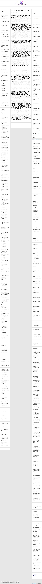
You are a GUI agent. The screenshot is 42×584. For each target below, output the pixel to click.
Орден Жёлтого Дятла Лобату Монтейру (36, 48)
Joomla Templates (34, 583)
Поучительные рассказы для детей (4, 197)
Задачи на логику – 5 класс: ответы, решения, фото (36, 553)
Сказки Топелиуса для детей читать (36, 126)
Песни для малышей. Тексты (4, 443)
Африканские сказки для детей (36, 316)
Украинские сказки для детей (36, 285)
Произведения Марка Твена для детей (5, 125)
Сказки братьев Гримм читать (36, 150)
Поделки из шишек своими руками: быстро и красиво (36, 430)
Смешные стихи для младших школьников (4, 350)
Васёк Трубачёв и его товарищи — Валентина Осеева (4, 278)
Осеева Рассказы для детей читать (5, 287)
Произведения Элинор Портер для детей (4, 243)
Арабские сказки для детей (36, 276)
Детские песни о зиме (4, 434)
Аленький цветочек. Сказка (36, 163)
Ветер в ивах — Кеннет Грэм (36, 188)
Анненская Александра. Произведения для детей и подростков (5, 240)
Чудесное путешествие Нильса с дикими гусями (36, 29)
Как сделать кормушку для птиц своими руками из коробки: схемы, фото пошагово (36, 356)
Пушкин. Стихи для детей (4, 19)
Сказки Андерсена (35, 146)
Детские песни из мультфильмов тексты (4, 440)
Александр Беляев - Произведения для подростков (35, 208)
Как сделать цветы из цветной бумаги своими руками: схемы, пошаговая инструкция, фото (36, 352)
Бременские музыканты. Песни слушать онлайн (4, 438)
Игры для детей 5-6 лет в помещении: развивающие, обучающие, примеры (36, 556)
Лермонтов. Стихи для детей (4, 26)
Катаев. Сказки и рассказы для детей (36, 156)
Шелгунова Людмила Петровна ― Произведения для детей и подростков (5, 293)
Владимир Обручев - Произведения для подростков (35, 211)
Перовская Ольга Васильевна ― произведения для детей (4, 297)
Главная (2, 11)
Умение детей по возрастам (36, 525)
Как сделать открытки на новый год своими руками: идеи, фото (36, 499)
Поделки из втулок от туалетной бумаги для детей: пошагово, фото (36, 410)
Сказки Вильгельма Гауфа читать (36, 76)
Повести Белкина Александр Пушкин (4, 113)
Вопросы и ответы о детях (36, 334)
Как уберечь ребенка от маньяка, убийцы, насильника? (36, 236)
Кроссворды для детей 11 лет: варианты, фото (36, 533)
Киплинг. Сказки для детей (36, 158)
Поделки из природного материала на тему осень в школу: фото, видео (36, 450)
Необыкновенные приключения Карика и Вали (37, 96)
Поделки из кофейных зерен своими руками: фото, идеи (37, 400)
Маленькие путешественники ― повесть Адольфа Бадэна (4, 338)
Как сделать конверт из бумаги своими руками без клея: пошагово (36, 403)
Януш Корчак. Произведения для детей (4, 335)
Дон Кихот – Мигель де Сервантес (4, 304)
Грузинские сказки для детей (36, 290)
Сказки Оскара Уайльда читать (36, 80)
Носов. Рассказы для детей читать (5, 269)
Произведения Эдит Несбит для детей (5, 157)
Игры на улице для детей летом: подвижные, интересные (36, 569)
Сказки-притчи (35, 44)
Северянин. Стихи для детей (4, 76)
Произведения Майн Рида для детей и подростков (4, 145)
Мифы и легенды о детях (4, 372)
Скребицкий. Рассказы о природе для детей (4, 214)
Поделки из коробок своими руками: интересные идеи (36, 433)
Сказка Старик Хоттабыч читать (36, 99)
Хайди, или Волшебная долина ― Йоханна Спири (4, 316)
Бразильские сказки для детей (36, 311)
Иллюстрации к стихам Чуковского (36, 263)
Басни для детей (3, 359)
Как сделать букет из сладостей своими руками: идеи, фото (36, 384)
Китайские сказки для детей (36, 283)
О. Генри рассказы (3, 162)
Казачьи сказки (35, 175)
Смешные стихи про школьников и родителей (4, 347)
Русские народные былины (36, 152)
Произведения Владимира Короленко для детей (5, 299)
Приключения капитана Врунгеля (4, 184)
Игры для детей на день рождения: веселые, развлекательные (36, 566)
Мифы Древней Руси (4, 374)
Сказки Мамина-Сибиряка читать (36, 67)
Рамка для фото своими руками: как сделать (36, 456)
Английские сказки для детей (36, 274)
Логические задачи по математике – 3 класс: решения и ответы (36, 540)
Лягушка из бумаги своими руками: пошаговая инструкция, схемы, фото (36, 407)
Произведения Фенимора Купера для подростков (4, 143)
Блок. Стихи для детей (4, 65)
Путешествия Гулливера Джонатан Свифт (36, 94)
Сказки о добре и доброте (36, 36)
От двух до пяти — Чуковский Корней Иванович (37, 336)
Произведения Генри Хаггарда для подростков (4, 155)
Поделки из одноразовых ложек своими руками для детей (36, 470)
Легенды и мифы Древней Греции (4, 390)
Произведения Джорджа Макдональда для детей (4, 260)
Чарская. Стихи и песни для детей (5, 78)
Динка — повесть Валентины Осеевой (5, 281)
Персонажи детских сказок (36, 55)
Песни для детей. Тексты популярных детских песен (4, 427)
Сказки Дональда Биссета (36, 108)
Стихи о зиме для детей (4, 93)
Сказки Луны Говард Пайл (36, 31)
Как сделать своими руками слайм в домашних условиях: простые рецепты (36, 360)
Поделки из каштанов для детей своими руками (36, 485)
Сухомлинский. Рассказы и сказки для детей (5, 228)
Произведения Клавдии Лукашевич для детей (4, 238)
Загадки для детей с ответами (4, 98)
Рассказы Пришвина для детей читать (4, 209)
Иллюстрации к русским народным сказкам (36, 255)
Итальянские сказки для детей (36, 292)
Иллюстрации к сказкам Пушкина (36, 253)
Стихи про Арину (3, 88)
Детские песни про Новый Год (4, 432)
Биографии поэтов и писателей (35, 344)
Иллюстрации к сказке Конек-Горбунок (36, 250)
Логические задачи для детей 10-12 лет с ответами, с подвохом (36, 544)
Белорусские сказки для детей (36, 295)
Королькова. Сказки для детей (36, 129)
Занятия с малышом (35, 238)
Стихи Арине (3, 90)
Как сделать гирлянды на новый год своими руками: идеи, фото (36, 488)
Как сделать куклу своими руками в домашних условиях (36, 478)
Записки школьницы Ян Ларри (4, 265)
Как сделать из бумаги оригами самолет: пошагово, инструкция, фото (36, 374)
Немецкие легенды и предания (4, 395)
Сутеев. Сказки (35, 168)
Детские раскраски (35, 515)
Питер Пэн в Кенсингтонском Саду (36, 106)
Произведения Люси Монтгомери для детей (4, 249)
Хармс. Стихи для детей (4, 73)
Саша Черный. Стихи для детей (4, 63)
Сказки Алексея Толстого (36, 143)
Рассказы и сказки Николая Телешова (5, 172)
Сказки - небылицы (35, 39)
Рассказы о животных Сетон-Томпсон (4, 212)
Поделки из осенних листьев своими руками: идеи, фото (37, 453)
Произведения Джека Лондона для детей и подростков (4, 128)
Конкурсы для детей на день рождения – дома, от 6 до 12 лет (36, 563)
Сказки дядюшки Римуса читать (36, 137)
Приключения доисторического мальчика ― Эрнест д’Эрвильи (5, 319)
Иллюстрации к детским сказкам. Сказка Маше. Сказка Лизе (36, 258)
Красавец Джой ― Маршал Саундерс (5, 313)
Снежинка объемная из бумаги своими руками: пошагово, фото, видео (36, 462)
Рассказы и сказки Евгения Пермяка (5, 262)
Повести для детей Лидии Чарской (4, 275)
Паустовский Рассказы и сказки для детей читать (4, 180)
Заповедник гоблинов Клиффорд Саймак (36, 214)
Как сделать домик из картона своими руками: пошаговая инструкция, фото (36, 366)
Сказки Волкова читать (36, 69)
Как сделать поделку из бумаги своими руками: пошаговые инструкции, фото (36, 387)
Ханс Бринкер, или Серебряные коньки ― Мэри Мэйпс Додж (4, 327)
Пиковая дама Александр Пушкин (4, 118)
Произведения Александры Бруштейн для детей (5, 235)
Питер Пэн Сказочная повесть (36, 104)
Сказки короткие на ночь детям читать (36, 112)
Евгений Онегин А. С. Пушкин (4, 115)
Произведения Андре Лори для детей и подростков (5, 134)
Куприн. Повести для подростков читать (4, 225)
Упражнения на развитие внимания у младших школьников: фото (36, 550)
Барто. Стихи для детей (4, 34)
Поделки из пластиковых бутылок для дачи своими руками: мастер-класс (36, 425)
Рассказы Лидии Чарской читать (4, 273)
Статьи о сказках (3, 411)
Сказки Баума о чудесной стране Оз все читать (36, 131)
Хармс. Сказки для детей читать (36, 114)
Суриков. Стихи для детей (4, 59)
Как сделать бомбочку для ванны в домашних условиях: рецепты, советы (36, 459)
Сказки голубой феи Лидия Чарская (36, 124)
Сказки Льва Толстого (36, 58)
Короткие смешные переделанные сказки (4, 352)
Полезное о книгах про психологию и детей (36, 332)
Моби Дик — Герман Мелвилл (4, 330)
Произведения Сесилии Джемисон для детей (4, 252)
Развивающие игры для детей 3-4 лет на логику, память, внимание (36, 559)
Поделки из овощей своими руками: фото (36, 473)
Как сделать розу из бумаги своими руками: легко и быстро (36, 441)
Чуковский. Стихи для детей (4, 28)
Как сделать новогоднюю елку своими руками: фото (36, 494)
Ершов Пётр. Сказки (35, 63)
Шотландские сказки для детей (36, 299)
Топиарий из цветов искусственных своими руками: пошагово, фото (36, 413)
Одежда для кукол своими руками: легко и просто (36, 428)
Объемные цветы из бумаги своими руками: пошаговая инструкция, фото (36, 394)
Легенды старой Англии (4, 401)
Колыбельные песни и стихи (4, 418)
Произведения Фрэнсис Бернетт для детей (4, 246)
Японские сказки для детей (36, 281)
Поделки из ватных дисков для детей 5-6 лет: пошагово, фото (36, 391)
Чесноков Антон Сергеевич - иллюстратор (36, 507)
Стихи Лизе (2, 83)
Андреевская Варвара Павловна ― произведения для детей (5, 290)
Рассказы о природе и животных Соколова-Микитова (4, 217)
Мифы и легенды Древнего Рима (3, 393)
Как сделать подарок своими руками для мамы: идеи (36, 447)
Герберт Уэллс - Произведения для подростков (35, 202)
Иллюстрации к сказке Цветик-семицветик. (36, 248)
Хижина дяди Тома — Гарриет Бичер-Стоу (4, 324)
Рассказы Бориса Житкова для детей (4, 192)
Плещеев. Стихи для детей (5, 61)
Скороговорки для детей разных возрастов (4, 16)
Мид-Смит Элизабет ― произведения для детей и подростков (5, 254)
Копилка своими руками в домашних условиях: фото (36, 419)
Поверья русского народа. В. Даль (5, 378)
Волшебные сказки (35, 166)
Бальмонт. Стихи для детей (5, 49)
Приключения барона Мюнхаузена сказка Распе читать (36, 89)
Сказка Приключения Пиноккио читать (36, 101)
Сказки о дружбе (35, 34)
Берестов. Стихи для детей (5, 40)
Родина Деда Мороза (36, 240)
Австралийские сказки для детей (36, 309)
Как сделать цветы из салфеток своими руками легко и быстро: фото (36, 380)
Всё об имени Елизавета (36, 325)
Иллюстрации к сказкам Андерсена (36, 266)
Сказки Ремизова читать (36, 121)
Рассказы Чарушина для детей (4, 175)
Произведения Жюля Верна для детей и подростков (5, 132)
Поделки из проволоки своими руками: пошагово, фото (36, 483)
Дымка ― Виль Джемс (4, 311)
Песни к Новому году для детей (4, 430)
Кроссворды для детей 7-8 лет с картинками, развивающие (36, 530)
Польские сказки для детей (36, 313)
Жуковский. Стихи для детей (5, 21)
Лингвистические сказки (36, 133)
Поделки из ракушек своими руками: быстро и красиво (36, 444)
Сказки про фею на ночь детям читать (36, 117)
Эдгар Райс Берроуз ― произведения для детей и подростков (5, 203)
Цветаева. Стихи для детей (5, 69)
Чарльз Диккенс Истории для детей (4, 186)
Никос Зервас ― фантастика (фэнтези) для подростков (36, 222)
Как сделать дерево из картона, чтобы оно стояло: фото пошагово (36, 363)
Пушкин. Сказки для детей (36, 27)
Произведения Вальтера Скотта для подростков (4, 147)
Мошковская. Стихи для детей (4, 38)
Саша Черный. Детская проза (4, 190)
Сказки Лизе (34, 60)
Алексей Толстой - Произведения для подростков (35, 199)
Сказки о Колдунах (35, 46)
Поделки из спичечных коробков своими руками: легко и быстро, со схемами (36, 436)
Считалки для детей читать (5, 105)
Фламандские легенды (4, 403)
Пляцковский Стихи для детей (4, 46)
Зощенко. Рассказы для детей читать (4, 233)
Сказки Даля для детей (36, 65)
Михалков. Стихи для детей (4, 32)
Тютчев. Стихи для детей (4, 51)
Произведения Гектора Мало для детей (4, 257)
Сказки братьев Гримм (36, 182)
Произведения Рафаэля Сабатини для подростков (4, 152)
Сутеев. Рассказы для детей (5, 271)
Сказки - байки (35, 41)
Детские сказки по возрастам (35, 119)
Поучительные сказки (36, 139)
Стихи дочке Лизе (3, 85)
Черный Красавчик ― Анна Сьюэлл (5, 309)
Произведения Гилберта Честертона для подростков (5, 137)
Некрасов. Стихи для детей (5, 56)
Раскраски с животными (36, 517)
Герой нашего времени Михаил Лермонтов (4, 120)
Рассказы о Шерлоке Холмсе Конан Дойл (4, 307)
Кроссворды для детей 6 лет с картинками (36, 527)
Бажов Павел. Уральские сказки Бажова (36, 184)
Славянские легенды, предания (4, 383)
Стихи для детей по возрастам (4, 95)
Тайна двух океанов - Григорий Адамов (36, 219)
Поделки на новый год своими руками (36, 496)
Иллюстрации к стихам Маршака (36, 261)
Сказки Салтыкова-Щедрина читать (37, 73)
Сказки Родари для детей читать (36, 180)
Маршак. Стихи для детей (4, 30)
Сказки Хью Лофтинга (36, 53)
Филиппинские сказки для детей (36, 307)
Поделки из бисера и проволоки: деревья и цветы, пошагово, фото (36, 398)
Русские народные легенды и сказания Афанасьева (5, 380)
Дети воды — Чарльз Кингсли (35, 190)
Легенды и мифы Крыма (4, 386)
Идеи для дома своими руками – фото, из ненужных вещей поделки (36, 370)
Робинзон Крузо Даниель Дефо (4, 302)
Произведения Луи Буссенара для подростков (5, 150)
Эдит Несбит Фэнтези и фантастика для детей (36, 216)
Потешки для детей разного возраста (5, 23)
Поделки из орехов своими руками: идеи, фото (36, 475)
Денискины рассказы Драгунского (4, 168)
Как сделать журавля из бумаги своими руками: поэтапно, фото (36, 377)
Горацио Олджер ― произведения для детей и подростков (5, 207)
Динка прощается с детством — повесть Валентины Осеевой (4, 284)
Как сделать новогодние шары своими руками (36, 491)
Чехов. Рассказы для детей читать (5, 220)
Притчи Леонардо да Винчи (5, 365)
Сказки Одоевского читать (36, 110)
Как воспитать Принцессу (36, 229)
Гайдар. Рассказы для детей (4, 123)
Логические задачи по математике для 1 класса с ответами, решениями (36, 536)
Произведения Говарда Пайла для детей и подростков (4, 200)
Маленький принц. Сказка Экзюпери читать (36, 85)
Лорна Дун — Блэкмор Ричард (4, 322)
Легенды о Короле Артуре (4, 388)
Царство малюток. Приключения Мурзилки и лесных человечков (36, 51)
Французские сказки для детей (36, 288)
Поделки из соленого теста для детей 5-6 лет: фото (36, 422)
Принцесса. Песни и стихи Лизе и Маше (4, 100)
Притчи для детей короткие (5, 361)
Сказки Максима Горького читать (36, 141)
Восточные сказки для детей (36, 278)
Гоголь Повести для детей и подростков (5, 177)
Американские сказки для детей (36, 302)
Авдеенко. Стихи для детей (5, 80)
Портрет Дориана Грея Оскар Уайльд (4, 160)
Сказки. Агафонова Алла (36, 186)
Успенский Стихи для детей (5, 43)
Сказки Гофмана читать (36, 71)
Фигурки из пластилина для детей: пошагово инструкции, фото (36, 417)
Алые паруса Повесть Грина (5, 170)
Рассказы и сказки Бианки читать (4, 195)
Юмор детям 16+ (3, 345)
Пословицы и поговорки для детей (5, 103)
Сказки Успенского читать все (36, 172)
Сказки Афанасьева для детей (36, 178)
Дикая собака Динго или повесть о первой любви (4, 166)
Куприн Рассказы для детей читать (5, 223)
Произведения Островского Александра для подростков (5, 230)
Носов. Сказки (35, 161)
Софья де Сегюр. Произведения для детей (4, 332)
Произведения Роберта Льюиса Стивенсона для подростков (4, 140)
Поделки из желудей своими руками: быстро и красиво (36, 467)
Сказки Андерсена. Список (36, 148)
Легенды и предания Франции (4, 398)
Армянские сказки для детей (37, 297)
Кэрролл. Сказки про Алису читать (36, 82)
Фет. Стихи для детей (4, 54)
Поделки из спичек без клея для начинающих (36, 438)
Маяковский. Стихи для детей (4, 67)
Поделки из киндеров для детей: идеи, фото (36, 465)
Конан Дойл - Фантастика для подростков (36, 205)
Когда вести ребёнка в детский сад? (36, 233)
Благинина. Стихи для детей (5, 36)
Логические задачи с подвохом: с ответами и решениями (36, 547)
